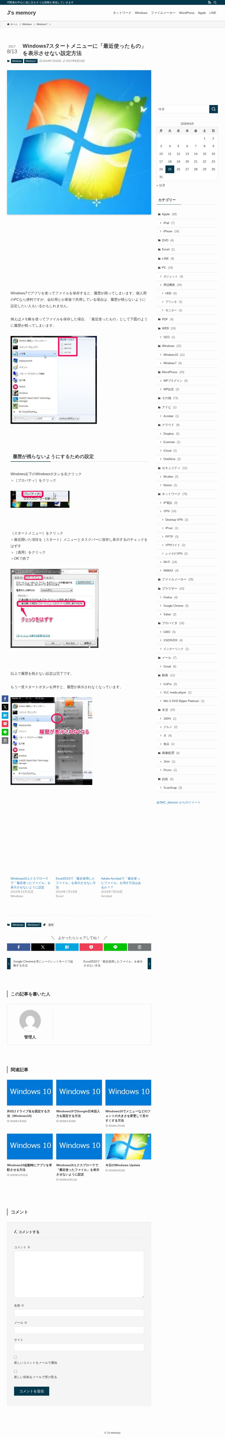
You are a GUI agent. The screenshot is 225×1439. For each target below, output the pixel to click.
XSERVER (173, 640)
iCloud (170, 450)
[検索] (215, 2)
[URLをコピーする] (139, 947)
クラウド (171, 425)
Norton (170, 485)
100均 (169, 718)
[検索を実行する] (213, 109)
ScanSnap (172, 787)
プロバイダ (173, 623)
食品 (168, 744)
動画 (168, 675)
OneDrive (172, 459)
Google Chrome (176, 605)
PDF (167, 319)
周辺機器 (172, 284)
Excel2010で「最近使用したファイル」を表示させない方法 (76, 883)
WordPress (173, 372)
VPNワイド (175, 545)
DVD (168, 240)
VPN (169, 511)
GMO (169, 632)
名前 (19, 1305)
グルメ (170, 727)
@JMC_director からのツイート (178, 802)
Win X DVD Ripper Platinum (183, 701)
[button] (18, 947)
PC (167, 267)
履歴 (51, 924)
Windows (17, 61)
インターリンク (176, 649)
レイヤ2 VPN (176, 553)
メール (20, 1322)
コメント (22, 1247)
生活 (168, 709)
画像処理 (171, 753)
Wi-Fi (170, 562)
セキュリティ (174, 468)
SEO (169, 337)
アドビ (169, 407)
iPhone (171, 231)
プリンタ (173, 301)
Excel (168, 249)
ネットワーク (174, 494)
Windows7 (30, 61)
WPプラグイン (175, 380)
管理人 (30, 1037)
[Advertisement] (79, 259)
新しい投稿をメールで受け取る (35, 1377)
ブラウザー (173, 588)
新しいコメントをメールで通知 (35, 1362)
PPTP (171, 536)
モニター (173, 310)
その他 (170, 398)
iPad (168, 223)
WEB (169, 328)
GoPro (170, 684)
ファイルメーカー (177, 579)
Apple (169, 214)
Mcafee (170, 476)
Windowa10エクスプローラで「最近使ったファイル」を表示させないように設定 (31, 883)
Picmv (170, 770)
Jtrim (169, 761)
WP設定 (171, 389)
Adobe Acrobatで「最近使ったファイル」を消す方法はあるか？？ (121, 883)
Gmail (169, 666)
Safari (169, 614)
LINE (168, 258)
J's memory (21, 12)
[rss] (209, 2)
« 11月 (160, 185)
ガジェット (173, 276)
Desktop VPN (176, 519)
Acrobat (171, 416)
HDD (171, 293)
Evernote (171, 442)
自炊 (167, 779)
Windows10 (174, 354)
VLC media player (177, 692)
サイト (18, 1340)
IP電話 (170, 502)
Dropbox (171, 433)
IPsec (171, 528)
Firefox (170, 597)
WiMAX (170, 570)
